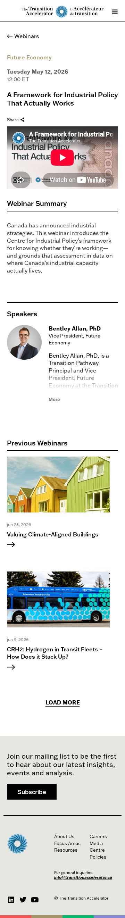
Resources (65, 850)
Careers (98, 836)
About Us (64, 836)
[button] (32, 792)
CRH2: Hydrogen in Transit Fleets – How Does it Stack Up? (55, 653)
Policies (98, 857)
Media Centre (97, 847)
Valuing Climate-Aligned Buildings (52, 534)
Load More (62, 702)
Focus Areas (67, 843)
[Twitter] (23, 900)
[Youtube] (35, 900)
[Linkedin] (11, 900)
